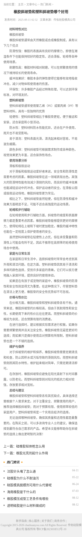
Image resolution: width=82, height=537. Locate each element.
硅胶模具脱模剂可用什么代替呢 (29, 485)
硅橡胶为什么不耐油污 (23, 478)
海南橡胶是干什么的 (21, 492)
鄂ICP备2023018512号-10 (51, 529)
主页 (20, 4)
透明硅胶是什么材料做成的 (26, 505)
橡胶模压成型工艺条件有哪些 (28, 499)
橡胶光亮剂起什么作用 (32, 453)
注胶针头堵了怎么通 (21, 471)
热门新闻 (45, 4)
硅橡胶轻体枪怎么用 (30, 446)
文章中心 (31, 4)
